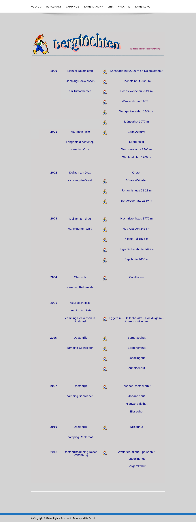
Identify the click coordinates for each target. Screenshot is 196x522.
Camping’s (72, 6)
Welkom (36, 6)
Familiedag (142, 6)
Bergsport (53, 6)
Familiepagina (93, 6)
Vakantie (124, 6)
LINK (111, 6)
